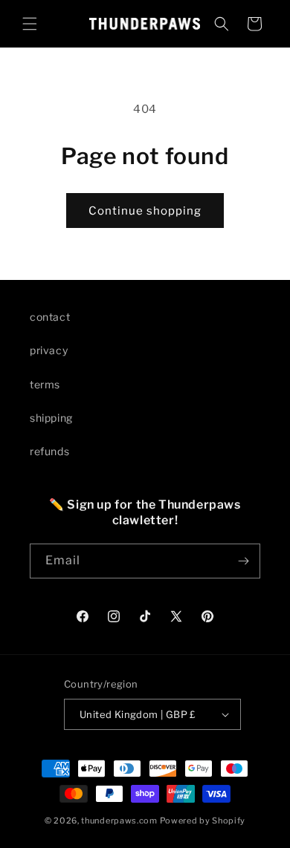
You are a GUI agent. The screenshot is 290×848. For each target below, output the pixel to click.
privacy (49, 350)
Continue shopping (145, 211)
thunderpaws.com (119, 820)
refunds (49, 451)
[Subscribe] (243, 561)
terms (45, 384)
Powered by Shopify (203, 820)
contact (50, 316)
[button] (29, 23)
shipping (51, 417)
